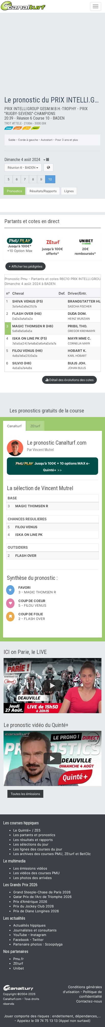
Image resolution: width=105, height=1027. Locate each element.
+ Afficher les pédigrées (25, 266)
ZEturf (35, 426)
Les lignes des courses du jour (37, 849)
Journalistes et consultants (35, 930)
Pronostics (14, 191)
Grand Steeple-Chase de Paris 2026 (42, 892)
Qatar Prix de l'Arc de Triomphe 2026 (42, 897)
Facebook (21, 940)
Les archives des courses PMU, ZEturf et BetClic (52, 854)
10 (50, 179)
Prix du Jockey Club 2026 (33, 906)
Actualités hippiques (29, 925)
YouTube (20, 935)
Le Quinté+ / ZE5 (27, 830)
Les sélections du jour (30, 844)
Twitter (38, 940)
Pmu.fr (18, 959)
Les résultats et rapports (33, 840)
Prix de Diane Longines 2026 (36, 911)
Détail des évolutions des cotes (71, 380)
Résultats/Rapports (43, 191)
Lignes (69, 191)
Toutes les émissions (25, 794)
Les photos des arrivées (32, 878)
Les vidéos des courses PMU (36, 873)
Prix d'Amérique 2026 (30, 901)
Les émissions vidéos (30, 868)
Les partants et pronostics (34, 835)
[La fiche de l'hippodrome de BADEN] (48, 167)
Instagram (38, 935)
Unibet (18, 968)
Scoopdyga (53, 944)
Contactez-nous (89, 1001)
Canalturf (14, 426)
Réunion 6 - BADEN (22, 167)
